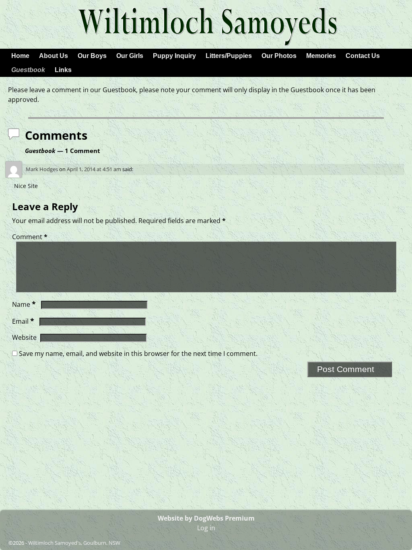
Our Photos (279, 55)
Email (23, 321)
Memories (321, 55)
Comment (29, 236)
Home (20, 55)
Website (24, 337)
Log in (206, 527)
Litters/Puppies (229, 55)
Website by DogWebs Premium (206, 518)
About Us (53, 55)
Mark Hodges (42, 169)
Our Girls (129, 55)
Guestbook (28, 69)
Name (24, 304)
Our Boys (92, 55)
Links (63, 69)
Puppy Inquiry (174, 55)
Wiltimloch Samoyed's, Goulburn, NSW (74, 542)
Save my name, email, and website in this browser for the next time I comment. (138, 353)
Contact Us (363, 55)
